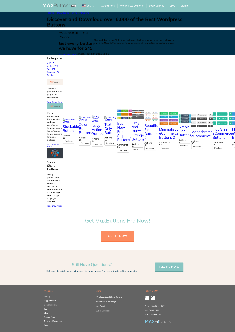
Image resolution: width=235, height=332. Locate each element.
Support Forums (50, 301)
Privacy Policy (49, 317)
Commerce (53, 72)
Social (51, 69)
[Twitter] (153, 298)
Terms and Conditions (53, 321)
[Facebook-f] (147, 298)
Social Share (156, 6)
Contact (47, 325)
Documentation (50, 305)
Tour (46, 309)
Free (50, 75)
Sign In (185, 6)
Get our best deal (67, 53)
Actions (52, 66)
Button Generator (103, 311)
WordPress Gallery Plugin (106, 301)
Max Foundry (101, 306)
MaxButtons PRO (53, 145)
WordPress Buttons (132, 6)
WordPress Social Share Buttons (109, 297)
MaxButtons (108, 6)
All (50, 63)
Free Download (55, 102)
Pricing (47, 297)
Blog (172, 6)
